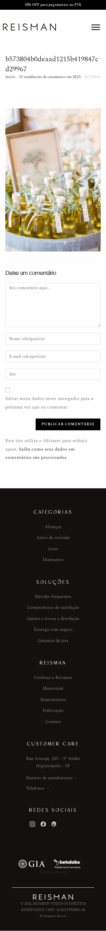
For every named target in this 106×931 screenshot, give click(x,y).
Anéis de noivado (53, 537)
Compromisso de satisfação (53, 607)
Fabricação (53, 710)
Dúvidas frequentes (53, 596)
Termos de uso (53, 872)
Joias (53, 548)
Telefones (35, 788)
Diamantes (53, 559)
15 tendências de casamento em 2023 (50, 77)
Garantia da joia (53, 640)
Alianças (53, 526)
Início (10, 77)
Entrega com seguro (53, 629)
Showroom (53, 688)
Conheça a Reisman (53, 677)
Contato (53, 721)
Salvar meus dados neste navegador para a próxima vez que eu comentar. (49, 403)
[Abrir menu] (95, 27)
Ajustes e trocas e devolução (53, 618)
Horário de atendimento (49, 778)
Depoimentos (53, 699)
